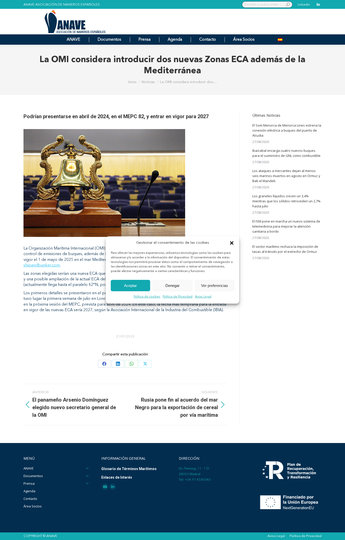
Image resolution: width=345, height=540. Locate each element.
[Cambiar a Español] (280, 39)
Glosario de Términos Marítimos (129, 469)
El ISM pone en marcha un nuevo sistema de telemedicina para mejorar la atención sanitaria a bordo (286, 226)
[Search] (288, 4)
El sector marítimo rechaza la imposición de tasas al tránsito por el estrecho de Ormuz (285, 249)
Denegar (172, 285)
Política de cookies (147, 297)
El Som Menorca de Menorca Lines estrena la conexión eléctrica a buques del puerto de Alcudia (286, 130)
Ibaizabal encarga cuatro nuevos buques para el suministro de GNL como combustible (286, 153)
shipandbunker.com (41, 265)
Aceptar (130, 285)
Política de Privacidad (177, 297)
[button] (231, 243)
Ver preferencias (214, 285)
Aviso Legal (203, 297)
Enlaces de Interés (116, 477)
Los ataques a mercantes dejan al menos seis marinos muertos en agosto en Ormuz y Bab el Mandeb (286, 175)
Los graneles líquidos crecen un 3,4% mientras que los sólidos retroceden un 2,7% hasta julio (286, 201)
